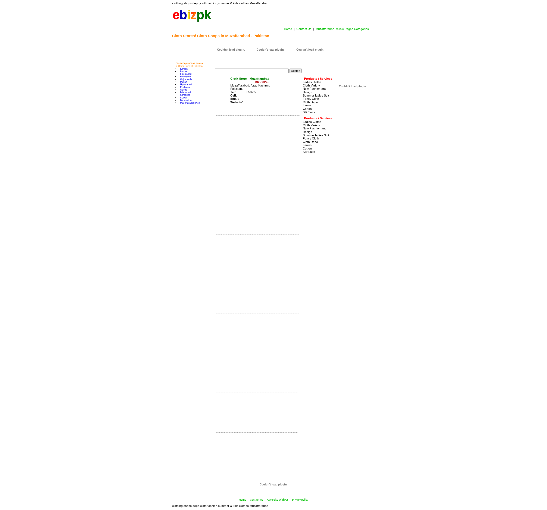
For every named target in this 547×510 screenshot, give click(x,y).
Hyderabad (186, 84)
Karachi (184, 68)
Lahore (183, 71)
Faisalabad (185, 74)
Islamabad (185, 92)
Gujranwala (186, 79)
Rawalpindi (185, 76)
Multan (183, 82)
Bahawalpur (186, 100)
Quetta (183, 89)
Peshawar (185, 87)
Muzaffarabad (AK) (190, 102)
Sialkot (183, 97)
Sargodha (185, 95)
